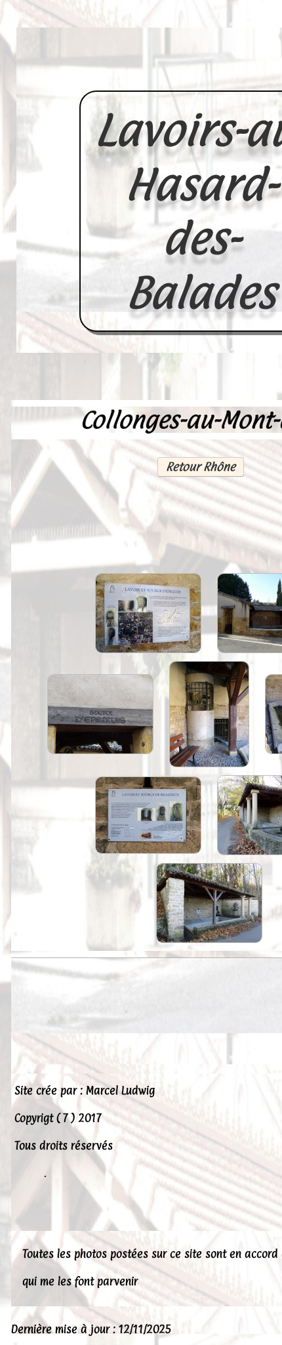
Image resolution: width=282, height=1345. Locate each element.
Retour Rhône (200, 466)
